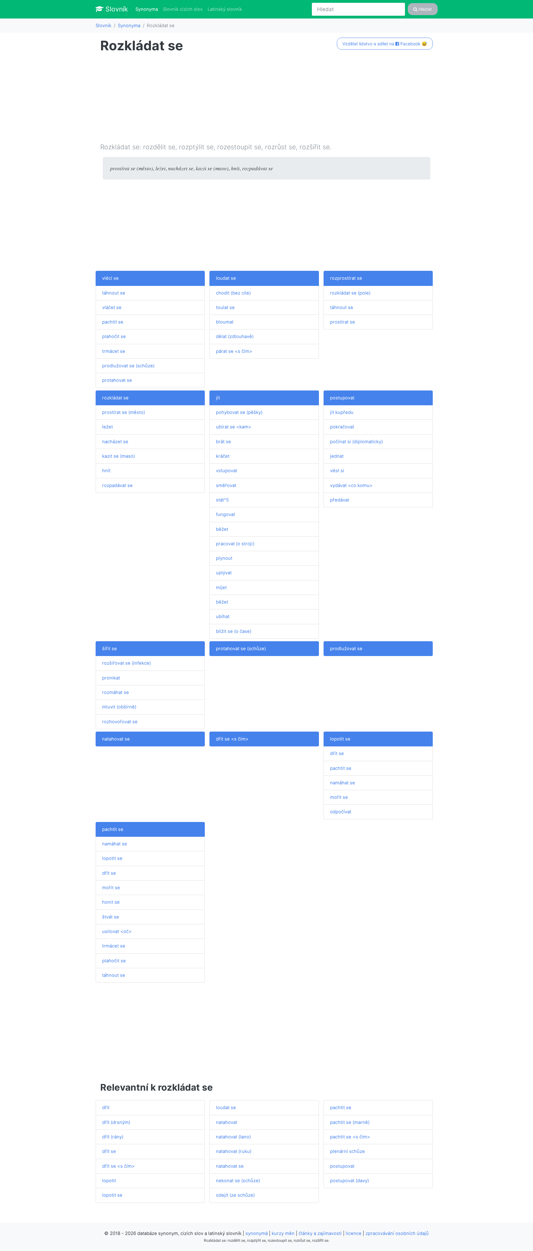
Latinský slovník (225, 9)
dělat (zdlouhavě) (235, 336)
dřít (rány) (112, 1137)
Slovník (116, 9)
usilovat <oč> (117, 931)
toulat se (225, 307)
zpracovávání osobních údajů (397, 1233)
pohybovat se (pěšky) (239, 412)
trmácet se (113, 351)
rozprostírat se (346, 278)
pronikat (111, 678)
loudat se (226, 278)
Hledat (424, 9)
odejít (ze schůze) (235, 1195)
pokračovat (342, 427)
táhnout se (113, 293)
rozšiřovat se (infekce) (126, 663)
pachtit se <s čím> (350, 1137)
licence (354, 1233)
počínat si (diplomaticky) (356, 441)
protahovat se (117, 380)
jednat (337, 456)
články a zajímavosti (320, 1233)
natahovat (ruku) (233, 1151)
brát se (223, 441)
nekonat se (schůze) (238, 1180)
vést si (337, 470)
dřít (105, 1107)
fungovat (225, 514)
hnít (106, 470)
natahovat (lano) (233, 1137)
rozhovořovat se (120, 722)
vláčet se (112, 307)
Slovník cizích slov (183, 9)
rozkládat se (115, 398)
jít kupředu (341, 412)
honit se (111, 902)
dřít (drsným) (116, 1122)
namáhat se (342, 783)
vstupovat (226, 470)
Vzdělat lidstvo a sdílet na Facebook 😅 (384, 43)
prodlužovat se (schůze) (128, 366)
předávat (339, 500)
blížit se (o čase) (233, 631)
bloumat (224, 322)
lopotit (109, 1180)
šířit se (109, 648)
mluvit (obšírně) (119, 707)
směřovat (226, 485)
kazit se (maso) (118, 456)
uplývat (224, 573)
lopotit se (340, 739)
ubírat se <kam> (233, 427)
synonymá (257, 1233)
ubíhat (222, 616)
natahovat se (116, 739)
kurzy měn (283, 1233)
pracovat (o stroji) (235, 544)
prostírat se (342, 322)
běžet (222, 529)
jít (218, 398)
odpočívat (340, 812)
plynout (224, 558)
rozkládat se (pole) (350, 293)
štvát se (110, 917)
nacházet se (115, 441)
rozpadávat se (117, 485)
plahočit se (114, 336)
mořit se (339, 797)
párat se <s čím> (234, 351)
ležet (107, 427)
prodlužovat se (346, 648)
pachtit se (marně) (350, 1122)
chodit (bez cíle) (233, 293)
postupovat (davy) (349, 1180)
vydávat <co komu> (351, 485)
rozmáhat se (115, 692)
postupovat (342, 398)
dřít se (337, 753)
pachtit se (112, 322)
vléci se (110, 278)
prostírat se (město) (123, 412)
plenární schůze (347, 1151)
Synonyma (147, 9)
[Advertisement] (266, 99)
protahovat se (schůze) (241, 648)
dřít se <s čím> (232, 739)
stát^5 (222, 500)
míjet (221, 587)
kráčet (222, 456)
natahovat (226, 1122)
